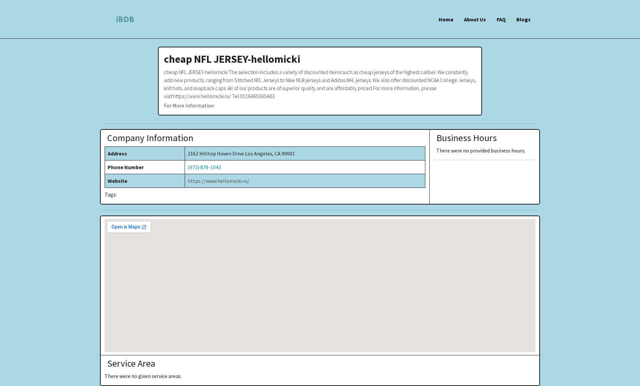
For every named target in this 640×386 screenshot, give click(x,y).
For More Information (189, 105)
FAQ (501, 19)
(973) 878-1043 (204, 167)
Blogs (523, 19)
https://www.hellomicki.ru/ (218, 180)
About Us (475, 19)
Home (446, 19)
